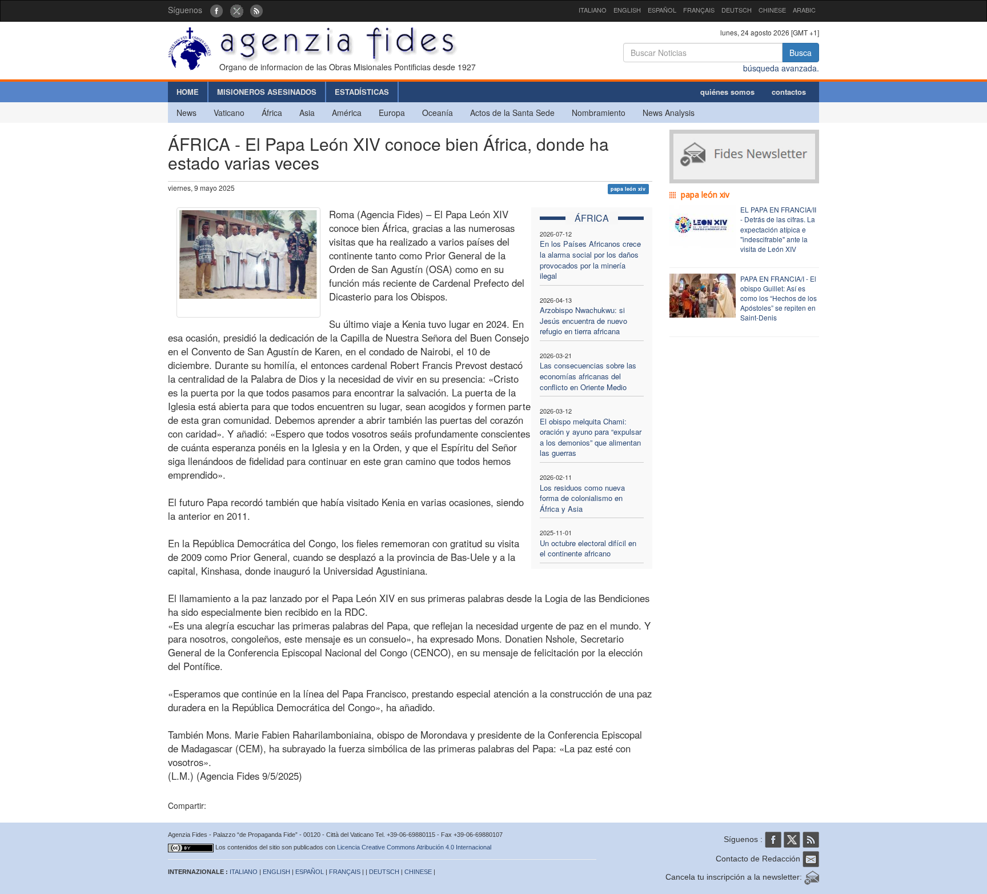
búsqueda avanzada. (781, 68)
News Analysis (669, 112)
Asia (307, 112)
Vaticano (229, 112)
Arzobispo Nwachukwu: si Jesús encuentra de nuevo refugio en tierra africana (583, 320)
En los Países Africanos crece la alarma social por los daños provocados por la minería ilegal (590, 259)
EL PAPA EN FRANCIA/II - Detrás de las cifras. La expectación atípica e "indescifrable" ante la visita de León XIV (778, 229)
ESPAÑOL (662, 9)
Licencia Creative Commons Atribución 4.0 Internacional (414, 847)
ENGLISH (627, 9)
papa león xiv (628, 189)
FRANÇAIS (699, 9)
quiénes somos (727, 91)
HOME (187, 91)
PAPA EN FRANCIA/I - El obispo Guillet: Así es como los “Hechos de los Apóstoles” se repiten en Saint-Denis (778, 298)
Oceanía (437, 112)
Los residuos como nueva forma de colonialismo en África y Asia (582, 498)
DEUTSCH (736, 9)
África (272, 112)
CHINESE (772, 9)
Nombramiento (598, 112)
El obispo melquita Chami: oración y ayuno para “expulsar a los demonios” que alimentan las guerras (590, 437)
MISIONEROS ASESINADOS (266, 91)
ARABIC (804, 9)
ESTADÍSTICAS (362, 91)
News (186, 112)
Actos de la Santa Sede (512, 112)
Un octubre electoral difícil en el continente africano (588, 548)
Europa (392, 112)
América (347, 112)
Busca (800, 52)
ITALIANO (593, 9)
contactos (789, 91)
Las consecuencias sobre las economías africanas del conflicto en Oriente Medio (588, 376)
